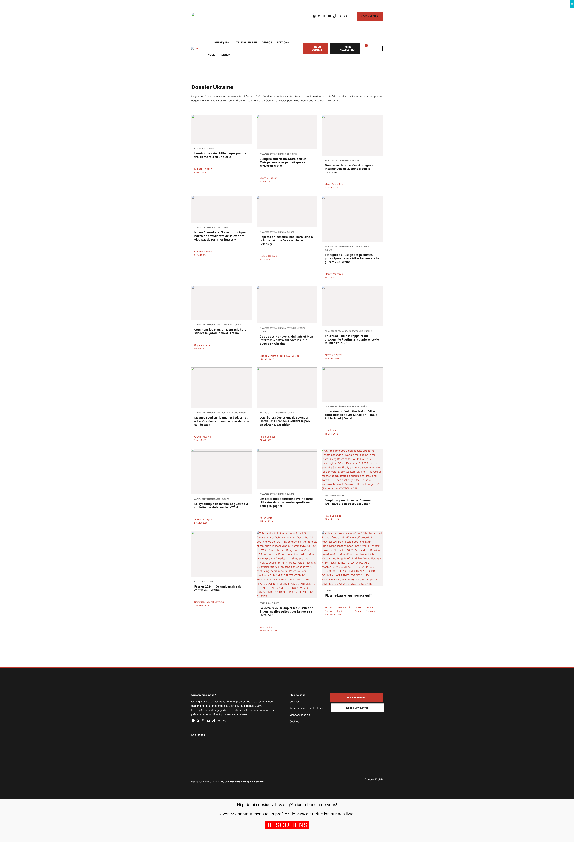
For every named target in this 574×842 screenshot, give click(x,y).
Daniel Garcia (358, 609)
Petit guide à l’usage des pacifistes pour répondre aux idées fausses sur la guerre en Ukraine (352, 258)
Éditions (283, 42)
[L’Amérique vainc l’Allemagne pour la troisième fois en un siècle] (221, 129)
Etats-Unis (199, 148)
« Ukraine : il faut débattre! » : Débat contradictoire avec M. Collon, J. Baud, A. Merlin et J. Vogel (351, 414)
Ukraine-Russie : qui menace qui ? (348, 595)
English (379, 779)
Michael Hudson (203, 168)
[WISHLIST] (364, 48)
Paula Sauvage (333, 515)
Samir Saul (200, 602)
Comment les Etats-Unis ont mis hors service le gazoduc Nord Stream (220, 331)
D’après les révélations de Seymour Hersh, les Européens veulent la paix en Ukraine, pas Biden (285, 421)
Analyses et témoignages (273, 154)
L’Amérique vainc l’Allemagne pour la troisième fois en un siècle (220, 155)
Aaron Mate (266, 517)
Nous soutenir (317, 48)
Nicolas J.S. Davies (288, 355)
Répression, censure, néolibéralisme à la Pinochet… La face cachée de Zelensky (286, 240)
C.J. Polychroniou (203, 251)
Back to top (198, 734)
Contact (294, 701)
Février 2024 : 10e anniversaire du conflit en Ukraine (218, 588)
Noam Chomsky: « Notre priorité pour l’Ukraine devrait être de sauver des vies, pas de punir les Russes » (221, 236)
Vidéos (267, 42)
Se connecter (369, 16)
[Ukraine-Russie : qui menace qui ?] (352, 558)
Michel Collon (328, 609)
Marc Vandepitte (334, 184)
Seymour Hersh (202, 345)
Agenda (225, 54)
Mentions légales (300, 714)
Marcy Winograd (334, 274)
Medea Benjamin (269, 355)
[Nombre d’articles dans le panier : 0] (371, 48)
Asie (224, 413)
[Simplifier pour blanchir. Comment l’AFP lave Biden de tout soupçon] (352, 470)
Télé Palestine (247, 42)
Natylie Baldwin (268, 256)
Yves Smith (266, 627)
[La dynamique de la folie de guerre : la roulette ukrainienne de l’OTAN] (221, 471)
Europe (210, 148)
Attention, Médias (361, 246)
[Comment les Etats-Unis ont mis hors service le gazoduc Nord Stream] (221, 303)
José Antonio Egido (344, 609)
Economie (292, 154)
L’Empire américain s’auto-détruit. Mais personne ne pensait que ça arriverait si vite (283, 162)
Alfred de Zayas (333, 355)
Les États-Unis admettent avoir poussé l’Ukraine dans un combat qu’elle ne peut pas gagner (286, 502)
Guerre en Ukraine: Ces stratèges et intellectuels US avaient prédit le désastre (350, 168)
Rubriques (221, 42)
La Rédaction (332, 430)
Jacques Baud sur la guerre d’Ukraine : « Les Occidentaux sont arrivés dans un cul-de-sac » (221, 421)
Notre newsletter (347, 48)
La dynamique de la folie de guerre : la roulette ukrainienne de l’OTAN (221, 505)
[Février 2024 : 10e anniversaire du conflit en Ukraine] (221, 554)
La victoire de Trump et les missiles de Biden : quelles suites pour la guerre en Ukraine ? (287, 611)
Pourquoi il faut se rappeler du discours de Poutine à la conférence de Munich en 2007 (352, 339)
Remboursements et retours (306, 708)
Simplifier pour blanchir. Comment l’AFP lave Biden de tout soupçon (349, 502)
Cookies (294, 721)
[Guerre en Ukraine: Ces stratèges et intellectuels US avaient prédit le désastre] (352, 135)
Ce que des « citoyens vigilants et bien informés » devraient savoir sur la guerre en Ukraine (286, 340)
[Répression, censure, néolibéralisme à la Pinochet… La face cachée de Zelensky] (287, 211)
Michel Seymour (215, 602)
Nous (211, 54)
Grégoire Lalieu (202, 436)
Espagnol (369, 779)
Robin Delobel (267, 436)
